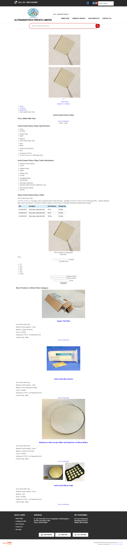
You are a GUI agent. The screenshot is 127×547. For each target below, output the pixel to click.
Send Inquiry (65, 102)
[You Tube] (96, 4)
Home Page (65, 18)
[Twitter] (90, 4)
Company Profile (79, 18)
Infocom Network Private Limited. (116, 544)
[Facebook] (88, 4)
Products (22, 108)
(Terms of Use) (120, 542)
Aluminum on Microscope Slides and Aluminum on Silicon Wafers (63, 442)
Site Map (18, 529)
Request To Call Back (63, 104)
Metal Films (23, 110)
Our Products (94, 18)
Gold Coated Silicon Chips (63, 486)
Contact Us (106, 18)
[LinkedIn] (93, 4)
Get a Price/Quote (63, 121)
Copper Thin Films (63, 321)
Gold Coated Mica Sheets (63, 379)
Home (21, 106)
